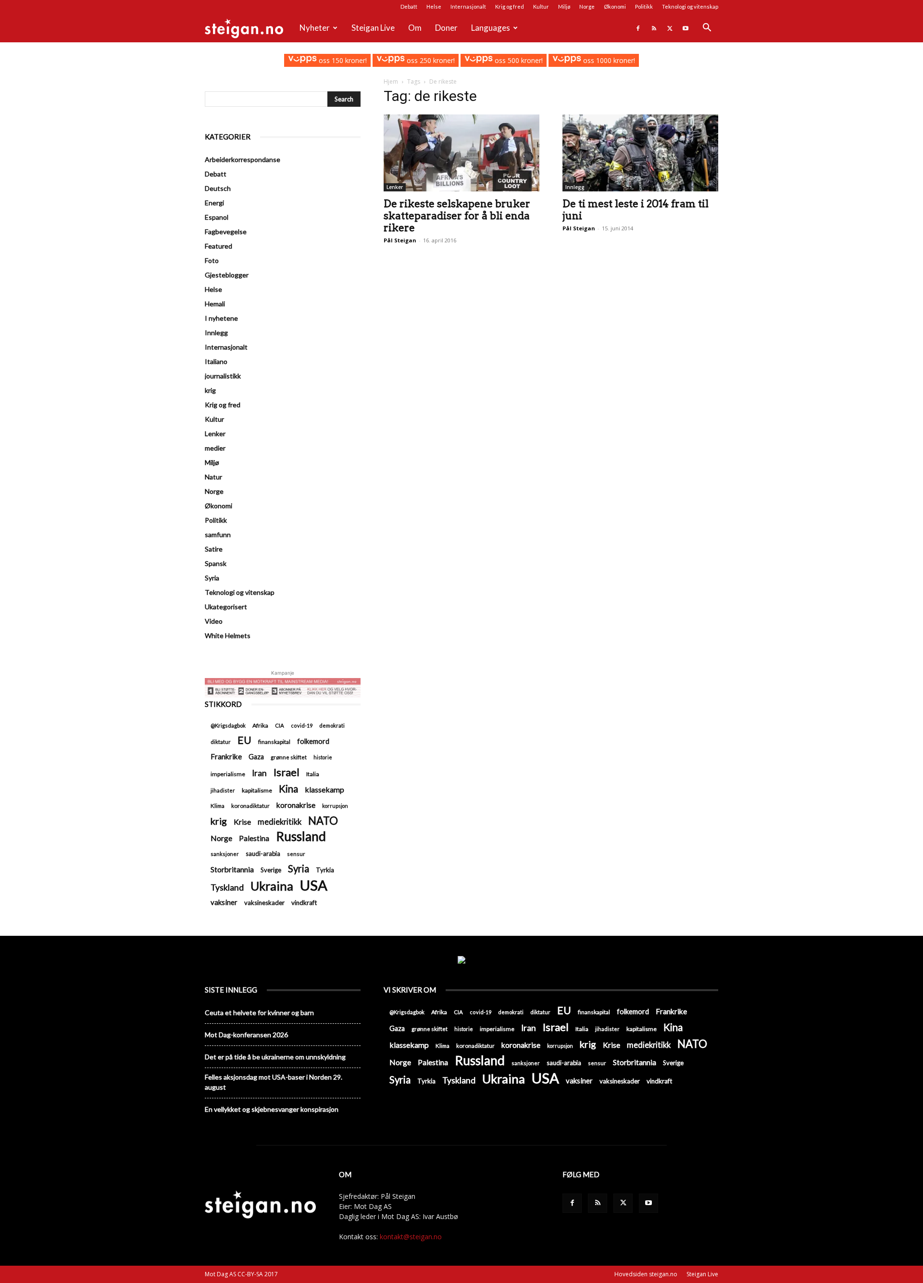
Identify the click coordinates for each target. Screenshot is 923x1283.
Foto (212, 260)
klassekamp (324, 789)
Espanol (216, 217)
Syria (212, 578)
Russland (301, 836)
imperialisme (228, 774)
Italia (312, 774)
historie (322, 757)
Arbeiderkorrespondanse (242, 159)
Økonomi (615, 6)
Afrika (260, 725)
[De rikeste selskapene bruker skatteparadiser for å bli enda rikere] (461, 152)
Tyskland (227, 887)
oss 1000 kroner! (608, 60)
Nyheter (314, 28)
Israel (286, 772)
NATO (323, 821)
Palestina (254, 838)
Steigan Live (373, 28)
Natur (213, 477)
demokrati (332, 725)
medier (215, 448)
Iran (259, 773)
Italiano (216, 361)
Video (214, 621)
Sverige (271, 870)
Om (415, 28)
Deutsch (218, 188)
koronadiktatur (250, 805)
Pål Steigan (400, 240)
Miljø (564, 6)
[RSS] (654, 27)
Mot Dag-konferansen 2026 (246, 1035)
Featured (218, 246)
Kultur (541, 6)
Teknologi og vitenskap (690, 6)
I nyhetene (221, 318)
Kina (288, 789)
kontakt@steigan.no (411, 1236)
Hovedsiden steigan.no (645, 1274)
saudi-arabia (263, 853)
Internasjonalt (468, 6)
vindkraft (304, 902)
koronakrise (295, 805)
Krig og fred (509, 6)
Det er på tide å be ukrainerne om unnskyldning (275, 1057)
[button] (706, 28)
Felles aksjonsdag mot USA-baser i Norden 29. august (273, 1082)
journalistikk (223, 376)
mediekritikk (279, 821)
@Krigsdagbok (228, 725)
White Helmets (227, 635)
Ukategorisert (226, 607)
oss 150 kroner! (341, 60)
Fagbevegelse (226, 231)
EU (244, 740)
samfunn (218, 534)
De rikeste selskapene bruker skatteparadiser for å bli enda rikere (457, 216)
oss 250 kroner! (430, 60)
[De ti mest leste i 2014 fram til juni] (640, 152)
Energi (214, 203)
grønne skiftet (289, 757)
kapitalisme (257, 790)
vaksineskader (264, 902)
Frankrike (226, 756)
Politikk (644, 6)
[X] (669, 27)
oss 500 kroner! (518, 60)
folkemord (313, 741)
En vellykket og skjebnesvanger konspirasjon (271, 1109)
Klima (218, 805)
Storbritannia (232, 869)
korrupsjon (335, 806)
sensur (296, 854)
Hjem (391, 81)
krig (210, 390)
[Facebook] (638, 27)
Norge (587, 6)
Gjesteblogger (227, 275)
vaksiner (224, 902)
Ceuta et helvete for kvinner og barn (259, 1012)
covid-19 (301, 725)
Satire (214, 549)
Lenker (395, 187)
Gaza (256, 757)
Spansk (215, 563)
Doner (446, 28)
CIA (279, 725)
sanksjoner (225, 854)
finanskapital (274, 741)
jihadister (223, 790)
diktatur (221, 742)
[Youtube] (685, 27)
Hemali (215, 304)
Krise (242, 821)
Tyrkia (325, 870)
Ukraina (271, 886)
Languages (490, 28)
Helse (433, 6)
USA (313, 885)
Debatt (408, 6)
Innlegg (575, 187)
